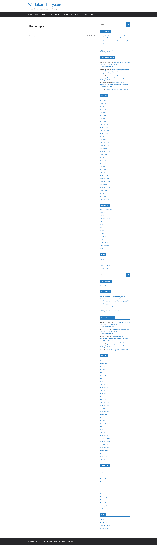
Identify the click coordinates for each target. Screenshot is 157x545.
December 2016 (105, 178)
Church (102, 215)
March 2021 (103, 121)
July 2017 (102, 157)
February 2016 (104, 199)
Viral (101, 248)
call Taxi (65, 14)
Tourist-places (54, 14)
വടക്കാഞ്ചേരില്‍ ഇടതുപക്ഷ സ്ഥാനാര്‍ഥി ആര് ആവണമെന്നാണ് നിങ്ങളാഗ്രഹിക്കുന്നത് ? (115, 64)
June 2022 (103, 109)
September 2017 (105, 151)
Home (30, 14)
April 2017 (103, 166)
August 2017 (104, 154)
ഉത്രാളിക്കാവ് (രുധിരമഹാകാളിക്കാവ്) (117, 89)
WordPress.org (104, 268)
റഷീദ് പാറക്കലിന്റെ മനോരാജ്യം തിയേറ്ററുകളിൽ (114, 41)
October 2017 (104, 148)
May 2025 (103, 100)
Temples (102, 239)
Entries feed (103, 262)
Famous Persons (105, 218)
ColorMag (61, 542)
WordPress (70, 542)
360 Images (74, 14)
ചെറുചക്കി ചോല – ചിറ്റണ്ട (107, 47)
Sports (102, 233)
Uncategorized (104, 245)
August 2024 (104, 103)
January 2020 (104, 133)
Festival (102, 221)
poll (101, 227)
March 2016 (103, 196)
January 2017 (104, 175)
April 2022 (103, 112)
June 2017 (103, 160)
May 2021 (103, 115)
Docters (84, 14)
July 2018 (102, 136)
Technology (103, 236)
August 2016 (104, 190)
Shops (44, 14)
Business (102, 212)
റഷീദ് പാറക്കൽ (104, 44)
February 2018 (104, 142)
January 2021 (104, 127)
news (101, 224)
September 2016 (105, 187)
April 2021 (103, 118)
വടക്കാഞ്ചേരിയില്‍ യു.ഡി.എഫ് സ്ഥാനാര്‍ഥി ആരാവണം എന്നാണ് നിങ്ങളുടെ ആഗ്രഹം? (114, 78)
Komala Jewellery (35, 36)
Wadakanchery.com (45, 4)
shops (102, 230)
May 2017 (103, 163)
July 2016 (102, 193)
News (37, 14)
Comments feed (105, 265)
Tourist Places (104, 242)
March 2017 (103, 169)
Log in (102, 259)
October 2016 (104, 184)
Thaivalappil (91, 36)
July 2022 (102, 106)
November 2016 (105, 181)
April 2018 (103, 139)
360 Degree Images (106, 209)
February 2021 (104, 124)
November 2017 (105, 145)
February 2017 (104, 172)
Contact (93, 14)
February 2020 (104, 130)
